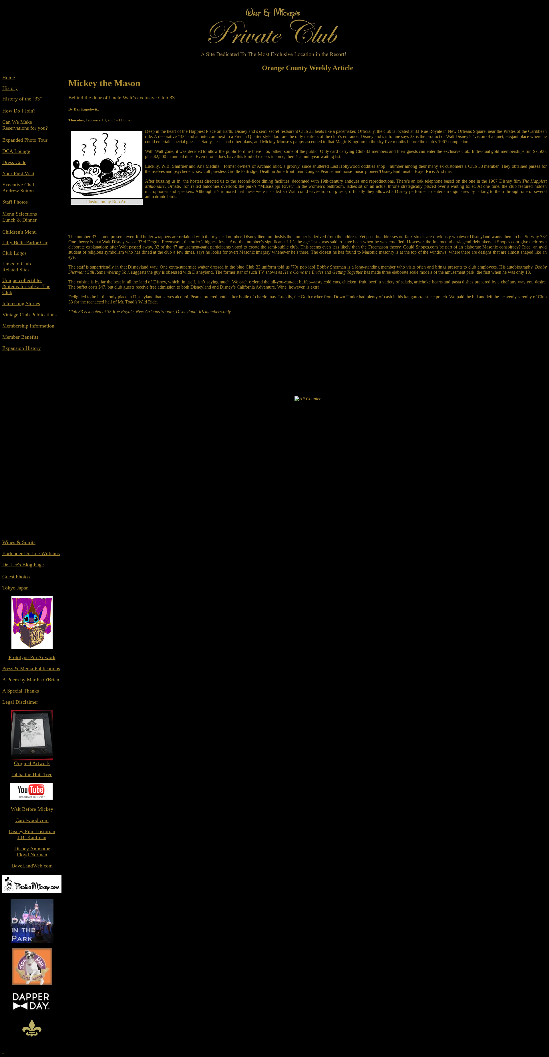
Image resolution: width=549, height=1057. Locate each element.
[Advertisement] (31, 448)
